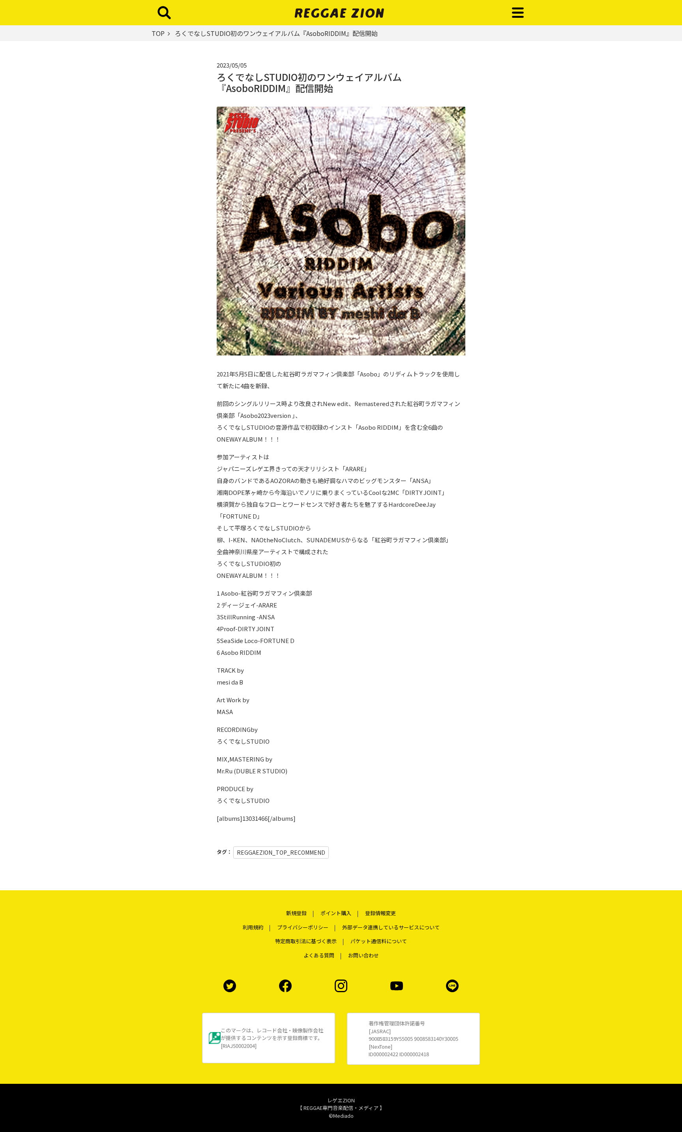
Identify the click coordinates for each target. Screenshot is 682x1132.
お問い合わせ (363, 955)
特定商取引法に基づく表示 (306, 941)
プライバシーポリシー (302, 927)
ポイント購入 (335, 913)
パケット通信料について (378, 941)
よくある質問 (319, 955)
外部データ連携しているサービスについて (391, 927)
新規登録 (296, 913)
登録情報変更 (380, 913)
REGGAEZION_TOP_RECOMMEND (281, 852)
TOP (158, 33)
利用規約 (253, 927)
